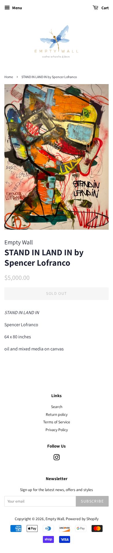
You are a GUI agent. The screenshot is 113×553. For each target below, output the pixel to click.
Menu (16, 7)
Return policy (57, 414)
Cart (105, 7)
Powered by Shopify (82, 518)
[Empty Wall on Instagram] (56, 458)
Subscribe (92, 501)
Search (56, 406)
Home (8, 77)
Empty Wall (54, 518)
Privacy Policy (56, 429)
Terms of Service (56, 421)
